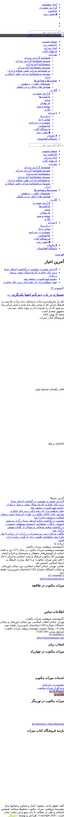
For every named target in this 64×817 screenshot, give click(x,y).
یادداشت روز (50, 44)
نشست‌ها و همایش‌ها (45, 80)
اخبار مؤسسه (49, 4)
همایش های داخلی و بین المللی (33, 86)
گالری (53, 90)
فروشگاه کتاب (42, 129)
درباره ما (45, 116)
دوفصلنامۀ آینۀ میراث (38, 64)
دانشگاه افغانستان (47, 138)
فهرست (59, 254)
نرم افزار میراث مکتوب (50, 687)
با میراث (52, 112)
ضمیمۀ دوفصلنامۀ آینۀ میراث (34, 67)
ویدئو (47, 99)
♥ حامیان (52, 135)
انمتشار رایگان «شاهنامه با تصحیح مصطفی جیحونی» (34, 523)
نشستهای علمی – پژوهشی (35, 83)
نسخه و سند (43, 106)
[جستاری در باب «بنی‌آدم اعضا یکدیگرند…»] (56, 288)
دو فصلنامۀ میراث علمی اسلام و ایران (29, 70)
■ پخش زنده (50, 14)
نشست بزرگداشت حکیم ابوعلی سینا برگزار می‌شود (35, 520)
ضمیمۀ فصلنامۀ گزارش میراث (33, 61)
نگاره (47, 109)
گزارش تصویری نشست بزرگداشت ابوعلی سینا (30, 269)
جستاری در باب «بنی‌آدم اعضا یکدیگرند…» (35, 295)
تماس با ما (44, 119)
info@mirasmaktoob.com (50, 637)
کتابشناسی (44, 125)
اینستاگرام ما (56, 691)
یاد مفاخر (45, 103)
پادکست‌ (52, 10)
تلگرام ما (59, 694)
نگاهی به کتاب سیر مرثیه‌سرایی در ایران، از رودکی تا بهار (32, 533)
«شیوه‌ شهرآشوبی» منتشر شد (40, 278)
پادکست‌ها (44, 96)
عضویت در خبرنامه (39, 122)
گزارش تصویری (48, 7)
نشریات (52, 54)
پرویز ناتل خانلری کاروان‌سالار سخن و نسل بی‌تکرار (35, 504)
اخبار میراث (50, 48)
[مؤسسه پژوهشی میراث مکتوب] (45, 35)
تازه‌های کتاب (49, 51)
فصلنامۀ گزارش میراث (37, 57)
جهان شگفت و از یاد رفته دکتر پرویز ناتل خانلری (30, 282)
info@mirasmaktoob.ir (52, 578)
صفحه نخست (49, 41)
